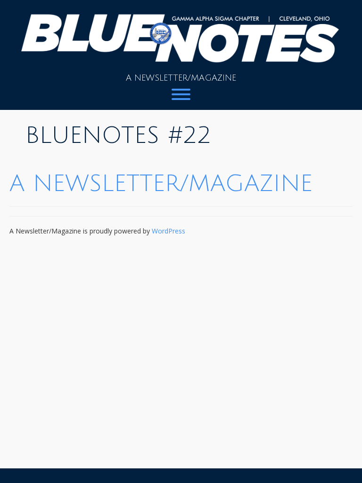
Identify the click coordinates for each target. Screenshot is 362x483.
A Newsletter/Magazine (161, 183)
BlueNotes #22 (118, 135)
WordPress (168, 230)
